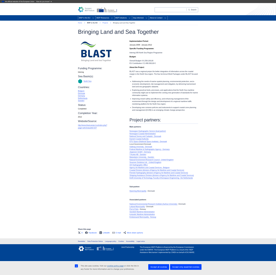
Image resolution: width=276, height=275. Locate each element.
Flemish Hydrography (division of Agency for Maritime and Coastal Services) (158, 173)
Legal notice (141, 241)
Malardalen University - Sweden (141, 157)
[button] (81, 232)
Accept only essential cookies (185, 267)
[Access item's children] (93, 18)
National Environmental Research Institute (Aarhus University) (153, 204)
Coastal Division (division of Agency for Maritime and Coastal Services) (156, 170)
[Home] (86, 10)
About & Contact (156, 18)
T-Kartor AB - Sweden (137, 154)
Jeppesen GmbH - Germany (140, 152)
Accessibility (130, 241)
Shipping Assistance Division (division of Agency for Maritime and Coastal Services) (161, 175)
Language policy (110, 241)
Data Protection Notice (95, 241)
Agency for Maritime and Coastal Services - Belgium (149, 167)
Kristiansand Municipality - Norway (142, 217)
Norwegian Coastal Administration (142, 134)
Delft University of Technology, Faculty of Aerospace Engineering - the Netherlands (161, 178)
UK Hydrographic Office (138, 165)
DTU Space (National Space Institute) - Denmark (148, 141)
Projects (105, 23)
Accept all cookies (158, 267)
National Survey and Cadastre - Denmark (145, 136)
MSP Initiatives (121, 18)
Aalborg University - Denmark (140, 147)
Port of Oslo (133, 209)
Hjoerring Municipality (137, 191)
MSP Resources (103, 18)
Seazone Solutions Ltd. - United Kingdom (145, 162)
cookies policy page (115, 266)
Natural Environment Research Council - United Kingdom (151, 160)
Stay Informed (138, 18)
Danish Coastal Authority (139, 139)
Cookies (121, 241)
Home (80, 23)
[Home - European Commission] (107, 10)
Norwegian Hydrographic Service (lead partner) (147, 131)
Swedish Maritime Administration (142, 212)
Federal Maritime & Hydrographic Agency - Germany (149, 149)
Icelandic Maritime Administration (142, 214)
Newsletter (81, 241)
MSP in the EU (84, 18)
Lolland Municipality (137, 207)
